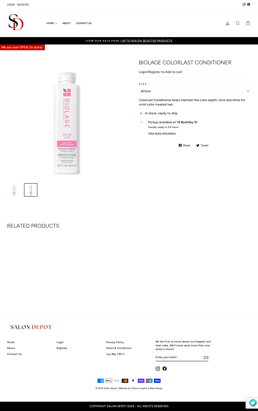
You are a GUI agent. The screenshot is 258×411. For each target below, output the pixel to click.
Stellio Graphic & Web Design (147, 388)
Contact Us (84, 23)
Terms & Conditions (118, 348)
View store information (162, 133)
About (66, 23)
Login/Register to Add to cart (160, 72)
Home (50, 23)
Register (23, 4)
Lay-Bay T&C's (115, 354)
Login (11, 4)
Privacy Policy (115, 342)
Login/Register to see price (36, 291)
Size (143, 84)
